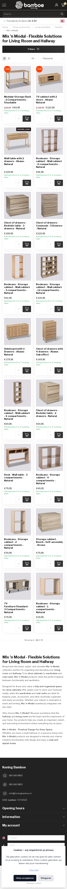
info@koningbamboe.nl (20, 793)
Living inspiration (42, 27)
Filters (31, 49)
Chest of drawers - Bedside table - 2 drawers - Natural (47, 413)
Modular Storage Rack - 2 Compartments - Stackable (17, 99)
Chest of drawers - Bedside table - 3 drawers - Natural (15, 225)
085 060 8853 (16, 775)
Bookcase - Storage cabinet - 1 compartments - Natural (48, 608)
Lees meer (34, 870)
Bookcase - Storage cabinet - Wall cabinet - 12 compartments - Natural (49, 288)
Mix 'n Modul (12, 30)
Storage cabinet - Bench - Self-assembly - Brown (49, 542)
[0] (63, 5)
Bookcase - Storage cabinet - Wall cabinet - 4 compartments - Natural (17, 414)
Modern (58, 27)
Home (5, 27)
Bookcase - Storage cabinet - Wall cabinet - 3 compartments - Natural (17, 288)
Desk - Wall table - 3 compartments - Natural (16, 477)
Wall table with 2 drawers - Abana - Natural (14, 161)
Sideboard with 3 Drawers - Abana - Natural (14, 351)
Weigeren (46, 878)
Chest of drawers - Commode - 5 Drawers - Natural (49, 225)
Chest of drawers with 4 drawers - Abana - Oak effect (49, 351)
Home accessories (22, 27)
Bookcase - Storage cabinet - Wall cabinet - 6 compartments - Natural (49, 162)
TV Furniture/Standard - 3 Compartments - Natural (16, 608)
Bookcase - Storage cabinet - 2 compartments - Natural (16, 543)
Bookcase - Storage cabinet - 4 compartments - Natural (48, 479)
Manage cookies (33, 883)
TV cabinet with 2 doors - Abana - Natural (46, 99)
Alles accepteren (25, 878)
